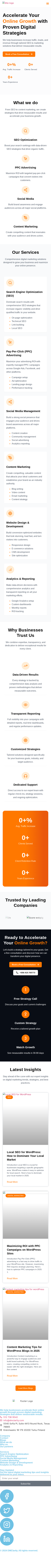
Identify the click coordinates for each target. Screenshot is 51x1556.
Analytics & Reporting (11, 1465)
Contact (4, 1438)
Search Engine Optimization (14, 1454)
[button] (48, 3)
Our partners (6, 1446)
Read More (12, 1182)
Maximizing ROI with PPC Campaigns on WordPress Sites (24, 1249)
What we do (6, 1442)
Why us (4, 1444)
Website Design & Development (16, 1462)
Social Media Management (13, 1458)
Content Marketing (9, 1460)
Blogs (3, 1440)
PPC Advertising (8, 1456)
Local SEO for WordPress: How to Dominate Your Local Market (25, 1156)
